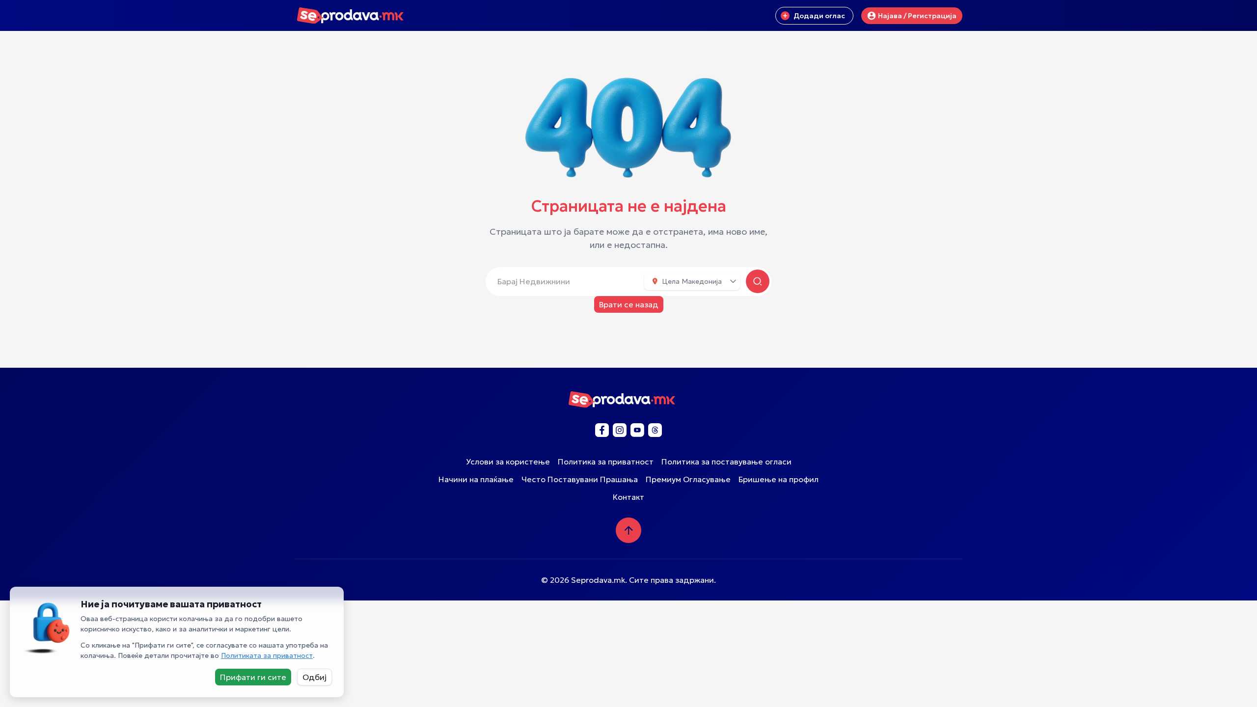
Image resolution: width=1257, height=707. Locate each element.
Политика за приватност (606, 461)
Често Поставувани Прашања (579, 479)
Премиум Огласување (688, 479)
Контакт (628, 497)
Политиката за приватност (267, 655)
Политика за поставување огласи (726, 461)
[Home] (357, 17)
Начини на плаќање (476, 479)
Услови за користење (508, 461)
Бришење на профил (778, 479)
